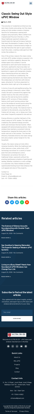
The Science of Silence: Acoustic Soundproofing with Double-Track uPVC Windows (15, 228)
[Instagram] (12, 346)
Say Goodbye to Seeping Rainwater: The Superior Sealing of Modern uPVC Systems (16, 247)
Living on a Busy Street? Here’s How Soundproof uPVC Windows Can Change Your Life (16, 267)
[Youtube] (21, 346)
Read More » (6, 238)
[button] (31, 3)
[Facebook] (8, 346)
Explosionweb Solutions (23, 408)
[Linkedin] (25, 346)
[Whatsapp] (17, 346)
